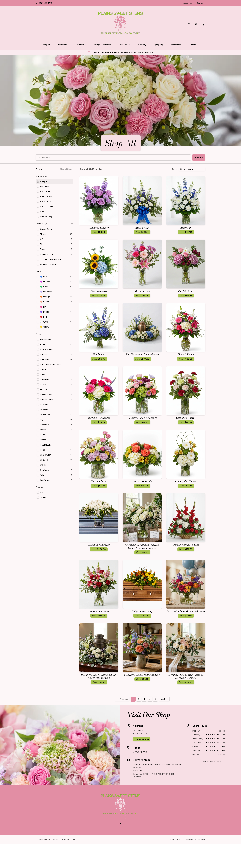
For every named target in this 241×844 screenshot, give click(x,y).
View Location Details (212, 761)
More (193, 45)
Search (200, 157)
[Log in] (196, 24)
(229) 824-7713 (45, 3)
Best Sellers (124, 45)
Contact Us (63, 45)
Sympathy (158, 45)
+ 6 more (137, 776)
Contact (200, 3)
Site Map (201, 839)
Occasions (176, 45)
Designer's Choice (102, 45)
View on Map (143, 739)
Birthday (142, 45)
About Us (187, 3)
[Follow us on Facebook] (120, 825)
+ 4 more (137, 767)
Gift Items (81, 45)
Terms (171, 839)
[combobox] (192, 169)
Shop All (46, 45)
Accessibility (191, 839)
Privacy (180, 839)
